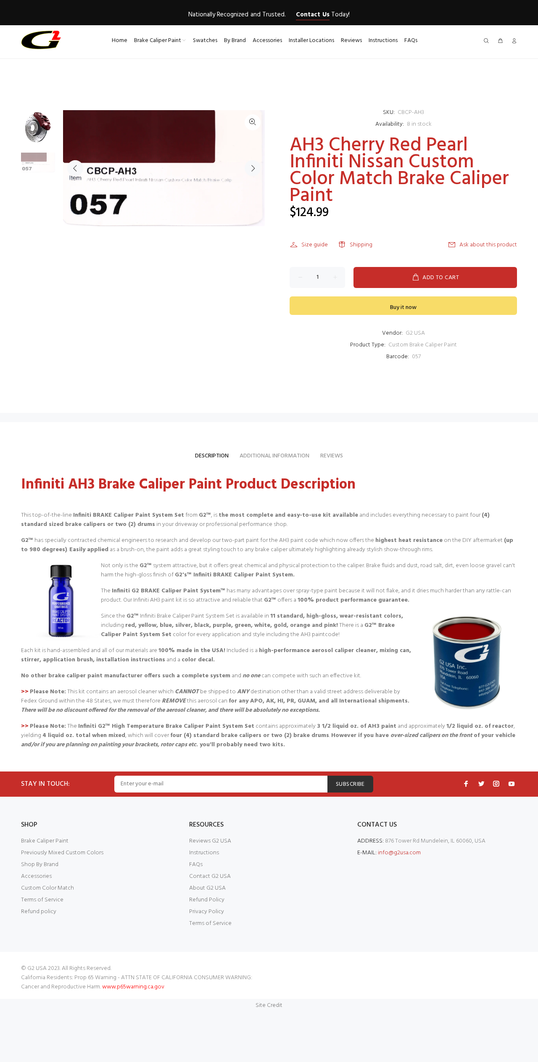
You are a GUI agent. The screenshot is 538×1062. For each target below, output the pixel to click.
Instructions (204, 853)
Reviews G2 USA (210, 841)
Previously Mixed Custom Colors (62, 853)
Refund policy (38, 912)
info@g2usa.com (399, 853)
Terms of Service (42, 900)
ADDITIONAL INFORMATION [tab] (274, 456)
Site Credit (269, 1005)
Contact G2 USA (210, 876)
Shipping (361, 245)
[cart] (500, 41)
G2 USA (415, 333)
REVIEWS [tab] (331, 456)
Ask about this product (488, 245)
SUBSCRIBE (350, 784)
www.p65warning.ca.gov (133, 987)
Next (253, 168)
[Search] (488, 41)
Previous (75, 168)
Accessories (36, 876)
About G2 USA (207, 888)
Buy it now (403, 307)
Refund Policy (206, 900)
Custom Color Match (47, 888)
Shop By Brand (39, 864)
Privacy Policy (206, 912)
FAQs (196, 864)
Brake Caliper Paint (45, 841)
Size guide (314, 245)
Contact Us (312, 15)
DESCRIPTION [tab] (212, 456)
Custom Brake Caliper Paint (422, 345)
